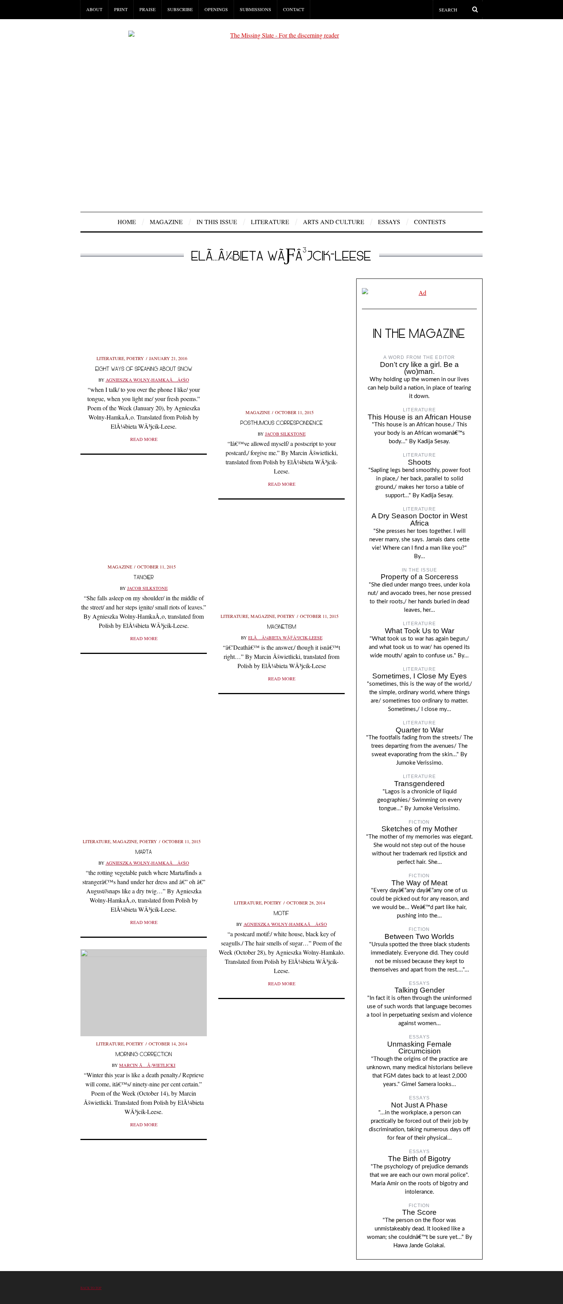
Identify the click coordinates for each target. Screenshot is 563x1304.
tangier (144, 577)
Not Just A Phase (419, 1105)
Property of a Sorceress (419, 577)
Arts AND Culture (333, 222)
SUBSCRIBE (180, 9)
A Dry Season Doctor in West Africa (419, 519)
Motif (281, 913)
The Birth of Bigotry (419, 1159)
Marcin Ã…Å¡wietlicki (147, 1065)
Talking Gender (419, 990)
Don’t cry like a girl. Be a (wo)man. (419, 368)
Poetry (135, 358)
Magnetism (281, 626)
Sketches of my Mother (419, 829)
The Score (419, 1212)
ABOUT (94, 9)
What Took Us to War (419, 631)
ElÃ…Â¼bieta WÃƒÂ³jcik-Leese (285, 637)
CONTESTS (430, 222)
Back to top (90, 1288)
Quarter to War (420, 730)
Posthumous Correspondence (282, 422)
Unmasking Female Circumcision (419, 1047)
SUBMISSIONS (255, 9)
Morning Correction (144, 1054)
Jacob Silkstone (285, 434)
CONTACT (293, 9)
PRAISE (147, 9)
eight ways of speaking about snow (143, 368)
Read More (143, 439)
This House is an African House (419, 417)
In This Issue (216, 222)
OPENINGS (216, 9)
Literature (270, 222)
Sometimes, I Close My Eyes (419, 676)
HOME (127, 222)
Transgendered (419, 784)
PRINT (121, 9)
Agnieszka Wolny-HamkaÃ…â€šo (147, 380)
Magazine (166, 222)
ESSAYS (389, 222)
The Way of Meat (419, 883)
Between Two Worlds (419, 936)
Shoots (419, 462)
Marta (144, 851)
